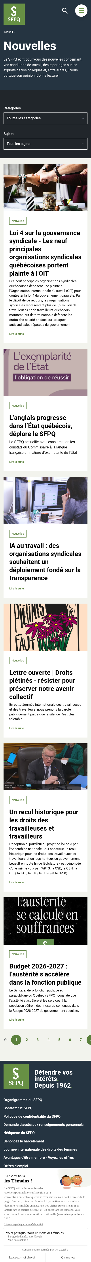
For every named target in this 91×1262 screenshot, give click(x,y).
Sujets (8, 134)
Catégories (12, 108)
